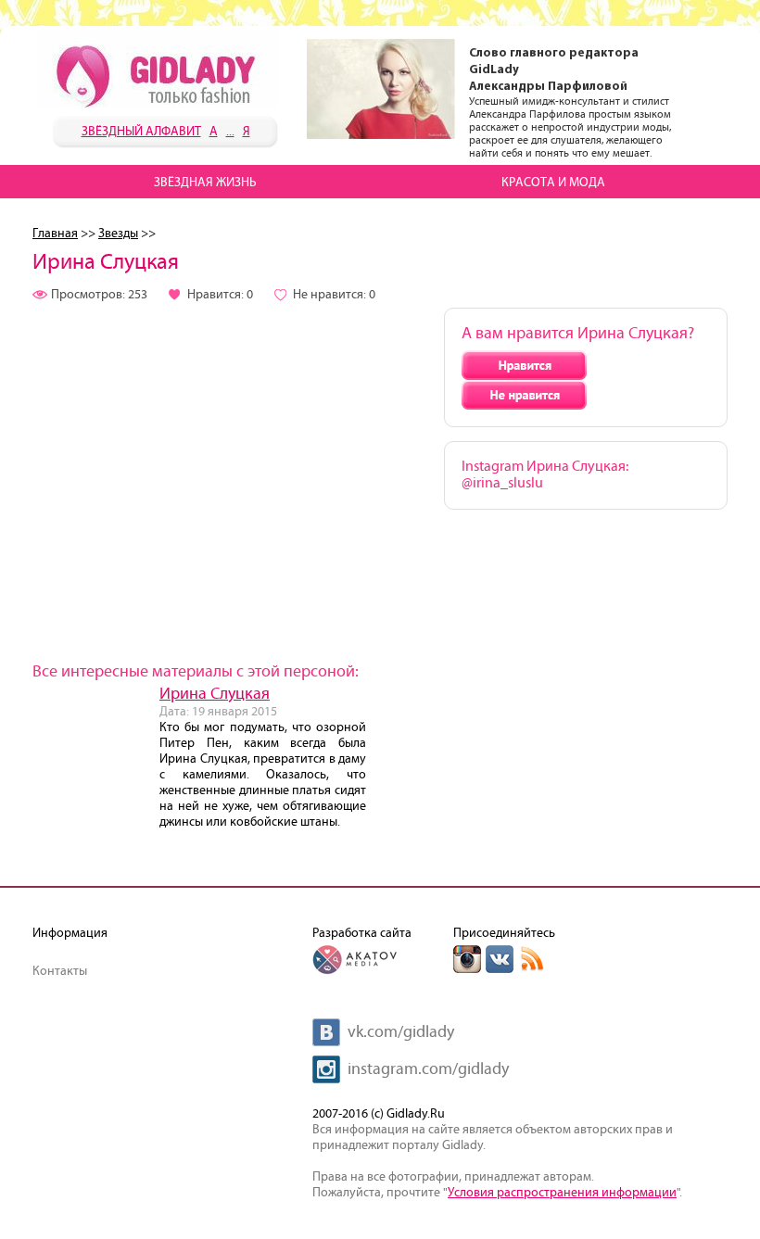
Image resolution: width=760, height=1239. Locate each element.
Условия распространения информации (562, 1192)
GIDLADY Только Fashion (157, 69)
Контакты (59, 971)
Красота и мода (553, 182)
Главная (55, 233)
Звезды (118, 233)
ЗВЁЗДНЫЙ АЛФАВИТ (141, 131)
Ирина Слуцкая (214, 694)
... (230, 131)
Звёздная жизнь (205, 182)
